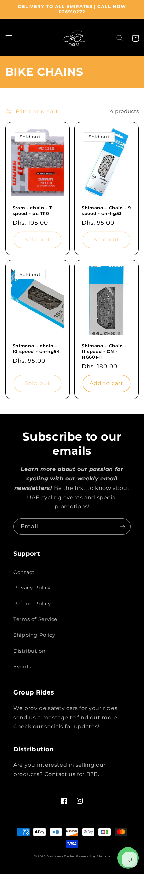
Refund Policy (32, 604)
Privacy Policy (32, 588)
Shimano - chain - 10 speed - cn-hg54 (36, 348)
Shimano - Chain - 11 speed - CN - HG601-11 (104, 351)
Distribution (29, 651)
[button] (8, 38)
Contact (23, 572)
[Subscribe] (122, 526)
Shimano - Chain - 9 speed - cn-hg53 (106, 210)
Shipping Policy (34, 635)
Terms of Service (35, 619)
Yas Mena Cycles (60, 856)
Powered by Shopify (93, 856)
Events (22, 667)
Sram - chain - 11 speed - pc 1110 (33, 210)
